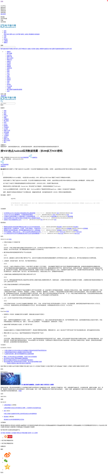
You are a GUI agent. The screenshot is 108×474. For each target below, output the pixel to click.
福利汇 (23, 34)
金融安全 (46, 48)
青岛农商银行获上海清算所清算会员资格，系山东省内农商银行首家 (23, 361)
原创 (5, 34)
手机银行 (6, 127)
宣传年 (6, 39)
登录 (2, 1)
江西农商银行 (7, 405)
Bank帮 (67, 48)
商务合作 (19, 432)
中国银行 (6, 119)
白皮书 (6, 115)
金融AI (29, 48)
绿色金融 (6, 132)
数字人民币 (18, 48)
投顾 (5, 117)
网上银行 (6, 120)
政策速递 (37, 34)
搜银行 (6, 42)
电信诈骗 (53, 216)
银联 (5, 114)
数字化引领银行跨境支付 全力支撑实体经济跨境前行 (18, 360)
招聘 (10, 34)
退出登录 (3, 14)
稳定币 (8, 48)
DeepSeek (9, 55)
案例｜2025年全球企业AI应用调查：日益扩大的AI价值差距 (20, 356)
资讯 (5, 32)
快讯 (8, 34)
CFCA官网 (35, 432)
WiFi (22, 157)
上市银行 (6, 135)
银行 (5, 142)
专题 (5, 36)
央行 (5, 410)
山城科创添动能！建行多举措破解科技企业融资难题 (19, 353)
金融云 (38, 48)
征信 (5, 122)
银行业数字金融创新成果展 (57, 48)
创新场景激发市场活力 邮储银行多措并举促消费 (18, 352)
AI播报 (6, 40)
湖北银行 (6, 416)
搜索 (2, 45)
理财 (19, 34)
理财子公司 (7, 130)
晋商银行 (59, 230)
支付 (5, 112)
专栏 (5, 37)
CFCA (5, 124)
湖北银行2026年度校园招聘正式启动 (14, 419)
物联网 (42, 48)
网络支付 (24, 48)
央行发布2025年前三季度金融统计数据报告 (16, 358)
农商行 (6, 137)
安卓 (54, 214)
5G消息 (6, 128)
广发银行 (6, 133)
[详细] (20, 390)
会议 (13, 34)
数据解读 (31, 34)
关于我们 (3, 432)
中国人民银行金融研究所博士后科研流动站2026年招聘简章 (20, 413)
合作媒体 (13, 432)
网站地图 (24, 432)
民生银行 (59, 226)
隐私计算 (12, 48)
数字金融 (3, 48)
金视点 (27, 34)
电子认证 (62, 231)
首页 (5, 31)
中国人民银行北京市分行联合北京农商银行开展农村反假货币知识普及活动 (25, 350)
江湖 (16, 34)
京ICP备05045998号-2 (19, 440)
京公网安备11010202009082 (34, 440)
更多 (10, 239)
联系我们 (8, 432)
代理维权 (69, 228)
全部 (70, 48)
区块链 (33, 48)
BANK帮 (9, 86)
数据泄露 (26, 157)
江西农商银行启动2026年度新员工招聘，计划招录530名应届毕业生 (22, 407)
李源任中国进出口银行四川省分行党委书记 (19, 363)
